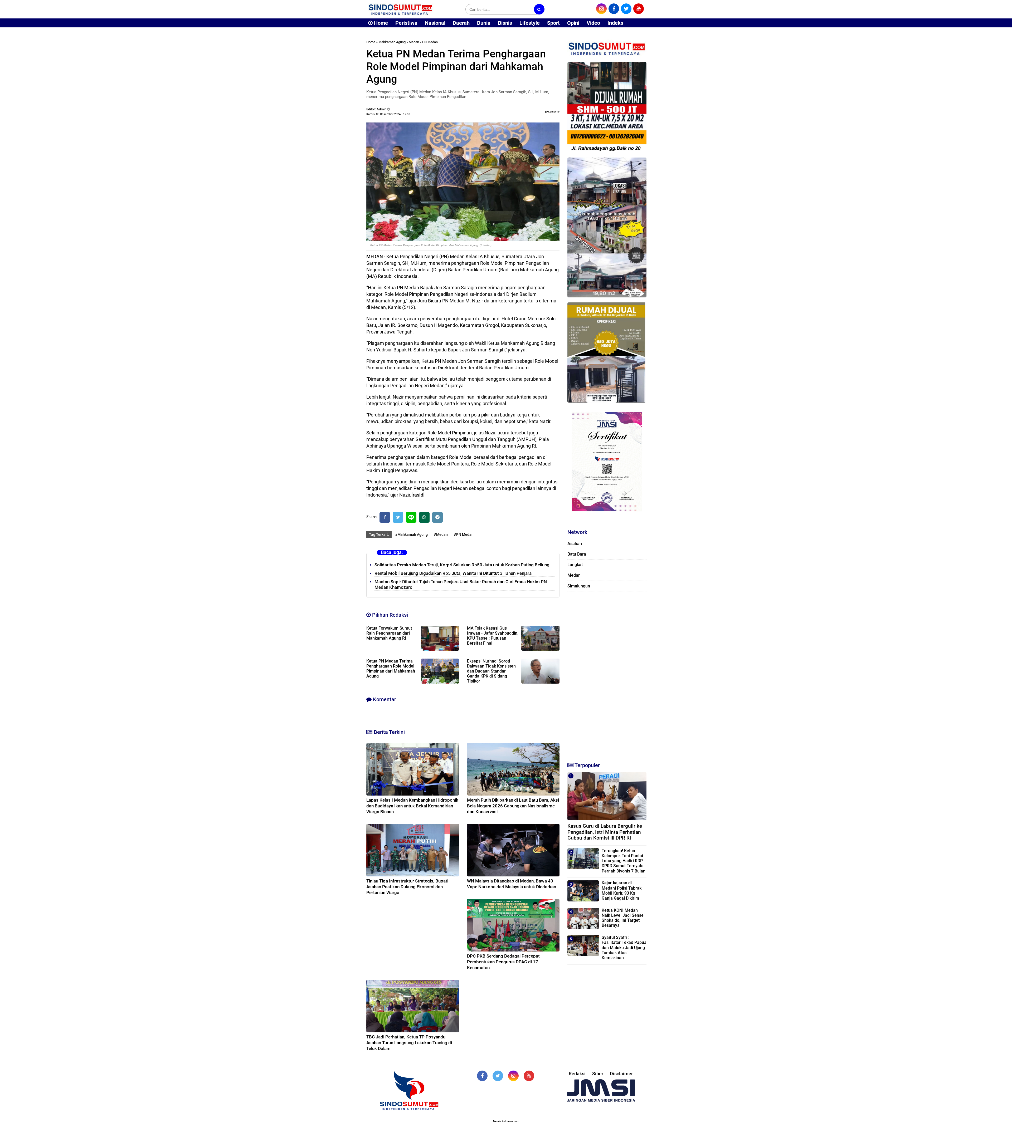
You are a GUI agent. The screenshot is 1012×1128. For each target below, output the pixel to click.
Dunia (483, 23)
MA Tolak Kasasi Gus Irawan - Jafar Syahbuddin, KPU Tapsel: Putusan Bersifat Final (492, 636)
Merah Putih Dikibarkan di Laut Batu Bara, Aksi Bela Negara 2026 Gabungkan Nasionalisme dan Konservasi (513, 805)
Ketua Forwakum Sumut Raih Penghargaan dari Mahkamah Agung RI (389, 633)
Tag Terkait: (379, 534)
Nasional (435, 23)
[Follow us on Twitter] (498, 1076)
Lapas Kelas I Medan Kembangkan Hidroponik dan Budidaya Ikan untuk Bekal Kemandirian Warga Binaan (412, 805)
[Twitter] (398, 517)
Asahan (574, 543)
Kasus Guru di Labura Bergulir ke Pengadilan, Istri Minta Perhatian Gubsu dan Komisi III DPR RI (604, 832)
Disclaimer (621, 1073)
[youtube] (638, 8)
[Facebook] (385, 517)
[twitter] (626, 8)
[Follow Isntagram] (513, 1076)
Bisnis (505, 23)
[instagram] (601, 8)
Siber (597, 1073)
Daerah (461, 23)
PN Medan (430, 42)
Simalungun (578, 585)
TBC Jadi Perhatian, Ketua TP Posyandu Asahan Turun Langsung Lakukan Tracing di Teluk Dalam (409, 1042)
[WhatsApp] (424, 517)
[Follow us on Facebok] (482, 1076)
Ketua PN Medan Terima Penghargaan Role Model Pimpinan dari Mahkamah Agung (390, 669)
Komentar (553, 111)
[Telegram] (437, 517)
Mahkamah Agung (392, 42)
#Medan (441, 534)
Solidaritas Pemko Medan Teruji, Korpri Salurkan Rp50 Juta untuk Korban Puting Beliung (461, 564)
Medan (414, 42)
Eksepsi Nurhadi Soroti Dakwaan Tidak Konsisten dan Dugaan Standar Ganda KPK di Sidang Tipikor (491, 671)
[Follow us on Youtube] (529, 1076)
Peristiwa (406, 23)
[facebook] (614, 8)
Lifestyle (529, 23)
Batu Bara (576, 554)
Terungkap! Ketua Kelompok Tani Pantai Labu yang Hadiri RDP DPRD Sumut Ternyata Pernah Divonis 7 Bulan (623, 861)
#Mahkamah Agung (411, 534)
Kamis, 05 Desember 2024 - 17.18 (388, 114)
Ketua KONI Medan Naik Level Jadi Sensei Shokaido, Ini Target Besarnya (623, 918)
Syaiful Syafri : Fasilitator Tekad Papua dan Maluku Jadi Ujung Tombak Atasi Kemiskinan (624, 947)
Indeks (615, 23)
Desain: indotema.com (506, 1121)
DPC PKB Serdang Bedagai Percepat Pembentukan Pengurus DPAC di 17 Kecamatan (503, 961)
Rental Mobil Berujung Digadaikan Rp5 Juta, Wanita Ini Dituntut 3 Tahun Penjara (453, 573)
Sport (553, 23)
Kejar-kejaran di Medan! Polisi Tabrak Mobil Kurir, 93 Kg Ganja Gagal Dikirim (621, 890)
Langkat (575, 564)
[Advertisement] (606, 674)
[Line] (411, 517)
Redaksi (577, 1073)
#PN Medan (464, 534)
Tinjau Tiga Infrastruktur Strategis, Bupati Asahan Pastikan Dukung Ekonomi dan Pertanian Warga (407, 886)
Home (380, 23)
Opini (573, 23)
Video (593, 23)
